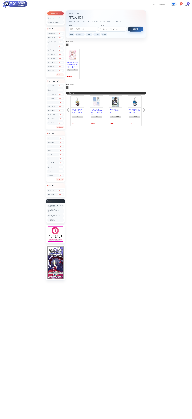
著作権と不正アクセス (54, 216)
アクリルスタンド (73, 70)
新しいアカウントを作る (55, 18)
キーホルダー (77, 116)
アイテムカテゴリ (54, 81)
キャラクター (53, 133)
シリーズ (51, 185)
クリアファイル (96, 116)
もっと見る (60, 74)
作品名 (51, 29)
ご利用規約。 (52, 220)
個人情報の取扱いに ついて (55, 211)
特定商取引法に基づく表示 (55, 206)
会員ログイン (55, 13)
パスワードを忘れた (53, 22)
